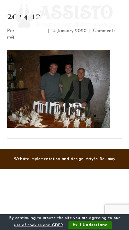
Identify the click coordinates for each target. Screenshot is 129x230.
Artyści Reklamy (100, 159)
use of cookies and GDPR (38, 225)
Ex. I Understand (90, 225)
